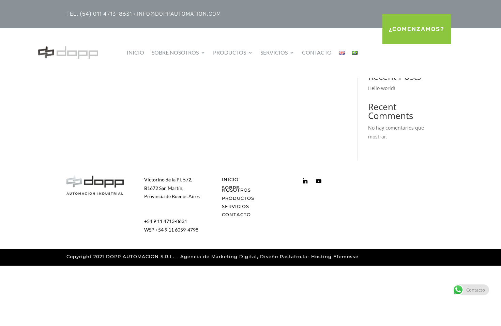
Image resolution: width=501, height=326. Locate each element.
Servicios (274, 52)
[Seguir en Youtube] (318, 181)
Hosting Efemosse (335, 256)
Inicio (135, 52)
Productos (229, 52)
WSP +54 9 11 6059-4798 (171, 230)
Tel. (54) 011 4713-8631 (99, 14)
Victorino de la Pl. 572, (168, 179)
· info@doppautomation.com (177, 14)
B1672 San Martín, (163, 188)
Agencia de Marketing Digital (218, 256)
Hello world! (381, 88)
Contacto (317, 52)
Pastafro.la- (295, 256)
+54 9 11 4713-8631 (165, 221)
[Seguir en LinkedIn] (305, 181)
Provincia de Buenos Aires (172, 196)
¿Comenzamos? (416, 29)
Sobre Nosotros (175, 52)
